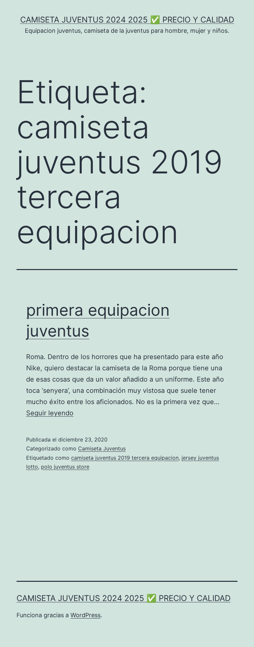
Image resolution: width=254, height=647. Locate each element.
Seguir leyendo (49, 413)
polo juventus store (65, 466)
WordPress (85, 615)
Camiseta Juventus (102, 448)
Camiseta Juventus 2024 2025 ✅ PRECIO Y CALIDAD (127, 19)
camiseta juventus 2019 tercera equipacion (125, 457)
